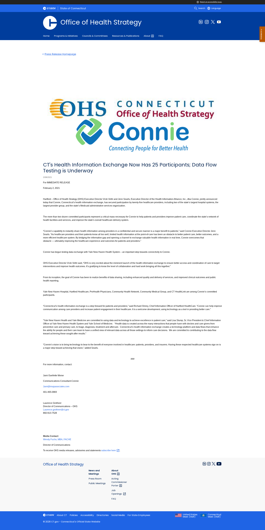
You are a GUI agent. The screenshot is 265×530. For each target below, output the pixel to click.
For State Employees (139, 515)
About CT (62, 515)
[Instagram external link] (207, 22)
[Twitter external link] (213, 22)
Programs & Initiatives (66, 35)
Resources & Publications (125, 35)
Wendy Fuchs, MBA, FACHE (57, 439)
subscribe (108, 450)
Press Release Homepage (60, 54)
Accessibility (87, 515)
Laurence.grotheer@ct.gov (56, 409)
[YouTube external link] (219, 463)
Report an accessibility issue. (211, 2)
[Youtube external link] (219, 22)
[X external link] (214, 463)
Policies (74, 515)
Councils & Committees (95, 35)
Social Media (118, 515)
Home (46, 35)
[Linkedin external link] (201, 22)
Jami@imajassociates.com (56, 386)
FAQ (161, 35)
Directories (103, 515)
